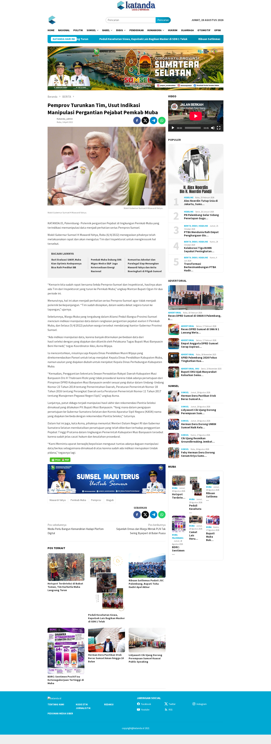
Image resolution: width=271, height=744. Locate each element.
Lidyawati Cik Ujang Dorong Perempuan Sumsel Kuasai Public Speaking (145, 658)
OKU (197, 368)
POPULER (174, 140)
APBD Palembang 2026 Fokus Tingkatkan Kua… (199, 359)
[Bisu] (213, 128)
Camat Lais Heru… (193, 535)
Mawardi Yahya (58, 500)
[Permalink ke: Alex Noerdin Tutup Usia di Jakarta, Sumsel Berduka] (195, 168)
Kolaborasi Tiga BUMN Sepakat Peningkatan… (199, 249)
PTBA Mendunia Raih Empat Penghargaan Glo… (201, 233)
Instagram (202, 704)
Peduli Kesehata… (195, 509)
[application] (195, 116)
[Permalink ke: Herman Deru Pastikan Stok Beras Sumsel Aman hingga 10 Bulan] (106, 640)
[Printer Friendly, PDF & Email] (60, 459)
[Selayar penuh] (218, 128)
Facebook (146, 704)
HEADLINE (188, 197)
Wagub (110, 500)
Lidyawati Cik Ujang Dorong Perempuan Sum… (198, 411)
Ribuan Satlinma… (211, 497)
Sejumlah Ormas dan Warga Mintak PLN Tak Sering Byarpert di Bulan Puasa (141, 529)
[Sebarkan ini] (137, 120)
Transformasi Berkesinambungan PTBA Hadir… (200, 267)
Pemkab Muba (78, 500)
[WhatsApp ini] (162, 120)
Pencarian (163, 20)
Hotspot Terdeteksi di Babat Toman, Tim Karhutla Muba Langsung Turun (65, 587)
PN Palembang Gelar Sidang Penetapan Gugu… (201, 216)
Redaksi (109, 704)
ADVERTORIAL (177, 280)
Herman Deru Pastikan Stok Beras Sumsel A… (198, 397)
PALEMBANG (177, 538)
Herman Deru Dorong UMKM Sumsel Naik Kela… (198, 425)
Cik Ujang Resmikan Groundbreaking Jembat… (198, 440)
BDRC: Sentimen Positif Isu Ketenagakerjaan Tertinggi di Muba (66, 680)
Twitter (172, 704)
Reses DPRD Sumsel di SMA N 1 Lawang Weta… (200, 331)
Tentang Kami (56, 704)
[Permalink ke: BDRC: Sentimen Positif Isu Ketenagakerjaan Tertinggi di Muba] (66, 651)
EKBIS (195, 226)
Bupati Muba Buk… (210, 537)
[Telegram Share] (153, 120)
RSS (170, 709)
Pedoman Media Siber (60, 713)
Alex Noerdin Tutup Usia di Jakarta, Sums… (201, 202)
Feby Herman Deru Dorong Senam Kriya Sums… (198, 454)
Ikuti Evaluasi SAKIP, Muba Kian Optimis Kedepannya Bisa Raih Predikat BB (66, 263)
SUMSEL (185, 392)
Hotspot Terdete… (178, 496)
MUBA (174, 488)
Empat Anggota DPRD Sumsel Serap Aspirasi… (199, 345)
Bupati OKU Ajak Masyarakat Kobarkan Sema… (199, 373)
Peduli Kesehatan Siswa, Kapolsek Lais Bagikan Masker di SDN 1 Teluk (113, 39)
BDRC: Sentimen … (178, 551)
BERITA (187, 226)
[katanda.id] (52, 20)
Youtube (145, 709)
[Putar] (173, 128)
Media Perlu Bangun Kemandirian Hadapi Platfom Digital (76, 529)
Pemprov (96, 500)
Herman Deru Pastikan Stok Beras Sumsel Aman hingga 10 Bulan (106, 658)
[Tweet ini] (145, 120)
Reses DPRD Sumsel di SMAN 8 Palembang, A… (194, 317)
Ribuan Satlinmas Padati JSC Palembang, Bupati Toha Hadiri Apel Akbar (213, 39)
